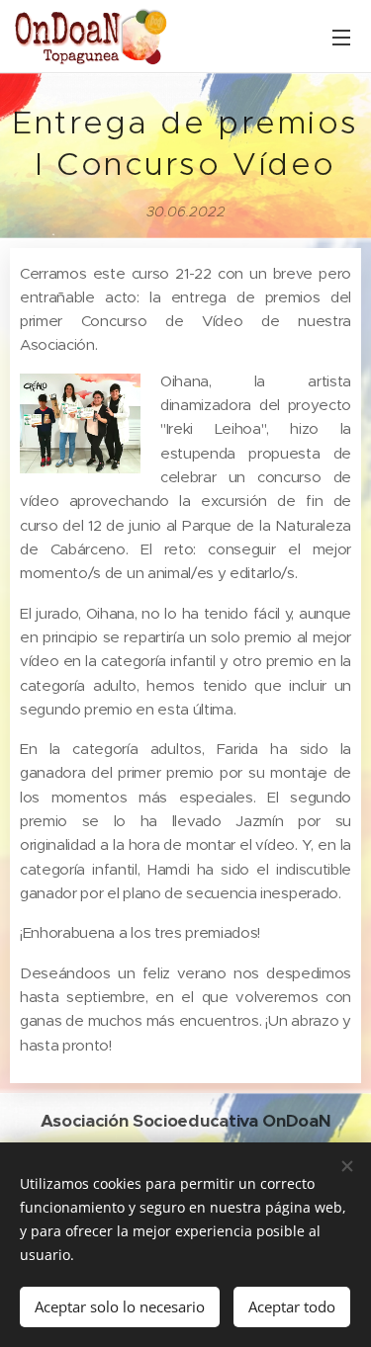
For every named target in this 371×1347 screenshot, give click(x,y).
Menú (341, 36)
